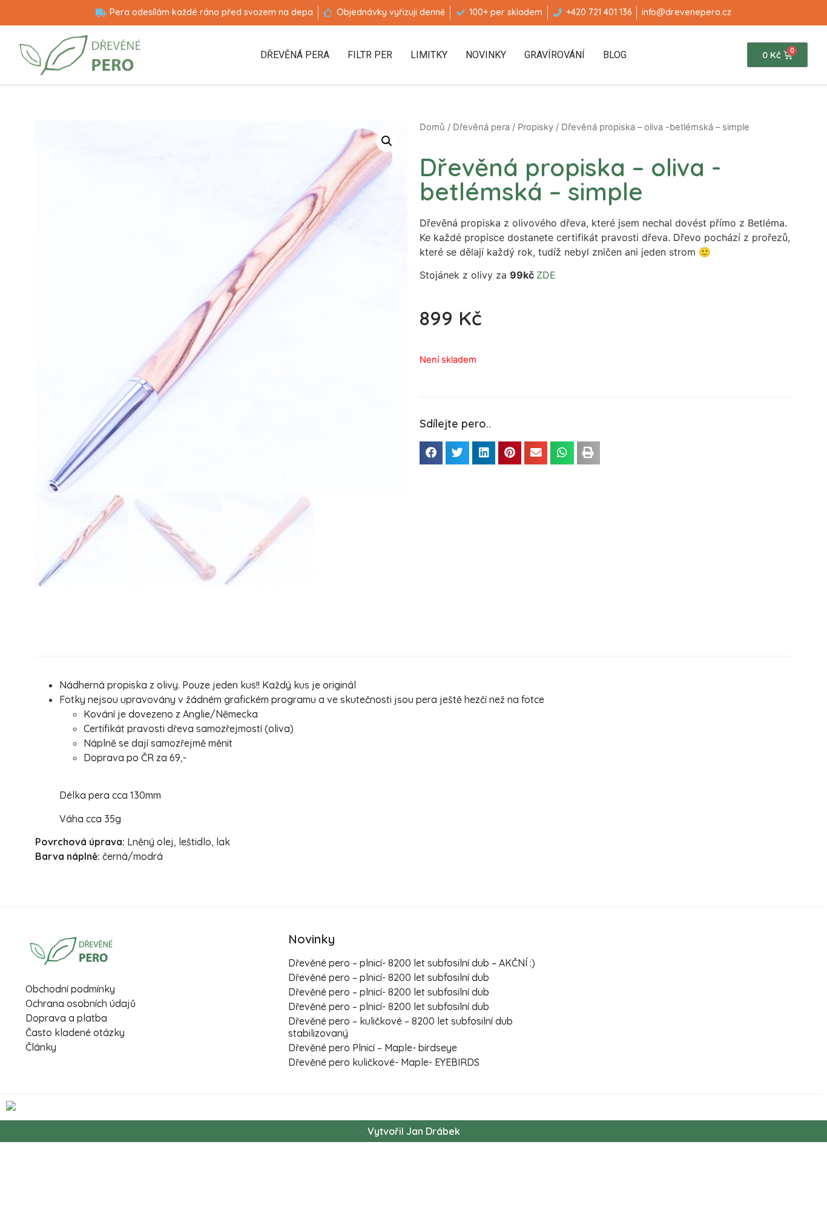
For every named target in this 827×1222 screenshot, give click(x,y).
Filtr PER (370, 55)
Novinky (486, 55)
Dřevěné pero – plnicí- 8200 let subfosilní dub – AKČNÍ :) (411, 963)
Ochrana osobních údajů (80, 1003)
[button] (431, 452)
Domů (432, 127)
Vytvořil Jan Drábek (413, 1131)
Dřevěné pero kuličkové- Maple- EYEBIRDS (383, 1062)
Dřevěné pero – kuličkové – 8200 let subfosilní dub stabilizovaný (400, 1027)
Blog (615, 55)
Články (40, 1047)
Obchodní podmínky (70, 989)
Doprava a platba (66, 1018)
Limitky (428, 55)
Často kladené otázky (75, 1032)
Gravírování (554, 55)
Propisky (535, 127)
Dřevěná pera (294, 55)
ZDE (546, 275)
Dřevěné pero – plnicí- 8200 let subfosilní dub (388, 977)
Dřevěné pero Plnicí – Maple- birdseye (372, 1048)
